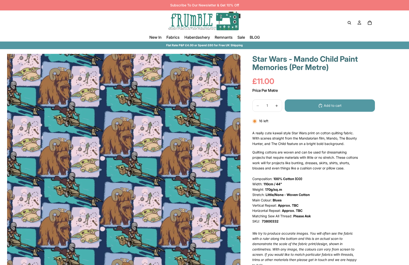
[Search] (349, 23)
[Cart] (370, 23)
